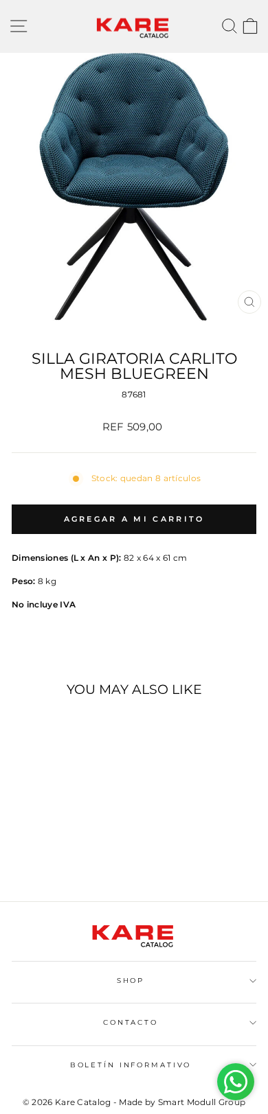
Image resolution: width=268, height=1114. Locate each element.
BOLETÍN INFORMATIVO (131, 1065)
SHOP (130, 980)
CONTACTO (130, 1022)
